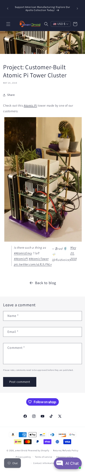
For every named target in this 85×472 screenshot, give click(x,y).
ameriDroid (21, 450)
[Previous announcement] (7, 8)
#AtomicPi (21, 259)
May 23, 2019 (73, 253)
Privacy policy (23, 456)
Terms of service (43, 456)
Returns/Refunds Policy (65, 450)
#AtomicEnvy (23, 253)
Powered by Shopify (38, 450)
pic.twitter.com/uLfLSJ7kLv (33, 264)
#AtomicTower (38, 259)
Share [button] (11, 95)
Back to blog (45, 282)
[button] (8, 24)
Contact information (44, 463)
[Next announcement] (77, 8)
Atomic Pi (30, 105)
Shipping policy (64, 456)
